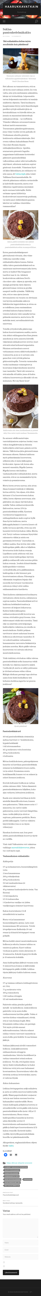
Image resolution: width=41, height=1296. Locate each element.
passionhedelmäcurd (12, 1182)
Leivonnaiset (28, 1163)
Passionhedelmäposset (11, 1194)
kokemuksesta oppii (12, 1176)
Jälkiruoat (14, 1163)
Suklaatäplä (20, 174)
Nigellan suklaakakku (13, 1179)
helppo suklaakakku (12, 1170)
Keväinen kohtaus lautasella (12, 1202)
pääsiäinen (28, 1179)
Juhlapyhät (21, 1163)
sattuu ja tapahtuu (12, 1185)
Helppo (9, 1163)
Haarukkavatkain (21, 6)
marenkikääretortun (20, 847)
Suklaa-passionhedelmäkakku (17, 31)
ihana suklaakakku (12, 1173)
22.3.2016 (6, 36)
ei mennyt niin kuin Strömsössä (16, 1167)
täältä (11, 1146)
